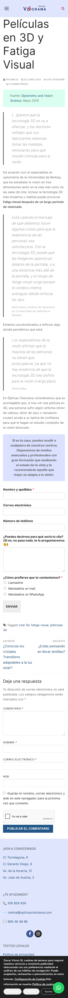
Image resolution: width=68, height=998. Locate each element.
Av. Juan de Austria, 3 (18, 877)
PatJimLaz (11, 79)
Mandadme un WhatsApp (26, 594)
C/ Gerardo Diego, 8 (17, 864)
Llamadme (15, 582)
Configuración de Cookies (30, 979)
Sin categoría (55, 79)
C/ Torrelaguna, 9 (15, 857)
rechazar (31, 991)
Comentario (13, 708)
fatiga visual (40, 625)
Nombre (10, 742)
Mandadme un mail (21, 588)
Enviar (12, 606)
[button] (58, 987)
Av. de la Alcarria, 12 (17, 871)
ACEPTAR (12, 991)
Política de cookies (43, 984)
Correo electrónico (17, 505)
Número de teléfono (18, 521)
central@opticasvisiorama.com (30, 912)
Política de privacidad (18, 954)
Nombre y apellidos (18, 489)
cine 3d (24, 625)
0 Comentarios (18, 84)
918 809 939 (17, 903)
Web (6, 776)
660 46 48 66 (18, 921)
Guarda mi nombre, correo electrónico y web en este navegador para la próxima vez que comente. (34, 798)
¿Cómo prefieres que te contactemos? (33, 577)
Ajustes (49, 991)
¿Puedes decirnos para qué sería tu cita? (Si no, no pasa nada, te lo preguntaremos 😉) (34, 540)
